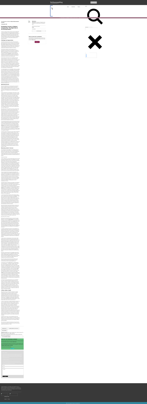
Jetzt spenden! (12, 348)
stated (17, 36)
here (1, 43)
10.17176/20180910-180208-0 (6, 336)
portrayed (9, 53)
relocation (15, 195)
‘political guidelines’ (10, 219)
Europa (33, 27)
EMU (18, 195)
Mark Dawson (34, 21)
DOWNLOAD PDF (4, 328)
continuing (7, 297)
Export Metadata (4, 330)
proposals (2, 187)
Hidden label (88, 53)
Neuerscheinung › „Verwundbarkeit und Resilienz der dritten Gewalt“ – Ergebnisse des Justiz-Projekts (73, 17)
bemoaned (2, 125)
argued (18, 268)
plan (17, 189)
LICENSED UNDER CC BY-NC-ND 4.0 (13, 328)
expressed (17, 126)
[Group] (56, 1)
